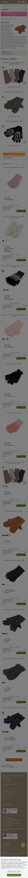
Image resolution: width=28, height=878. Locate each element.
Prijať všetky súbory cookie (14, 875)
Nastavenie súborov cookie (14, 871)
